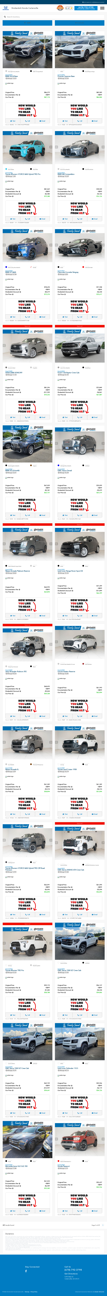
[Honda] (6, 8)
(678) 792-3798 (85, 7)
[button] (51, 49)
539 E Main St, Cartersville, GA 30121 (93, 2)
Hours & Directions (86, 9)
